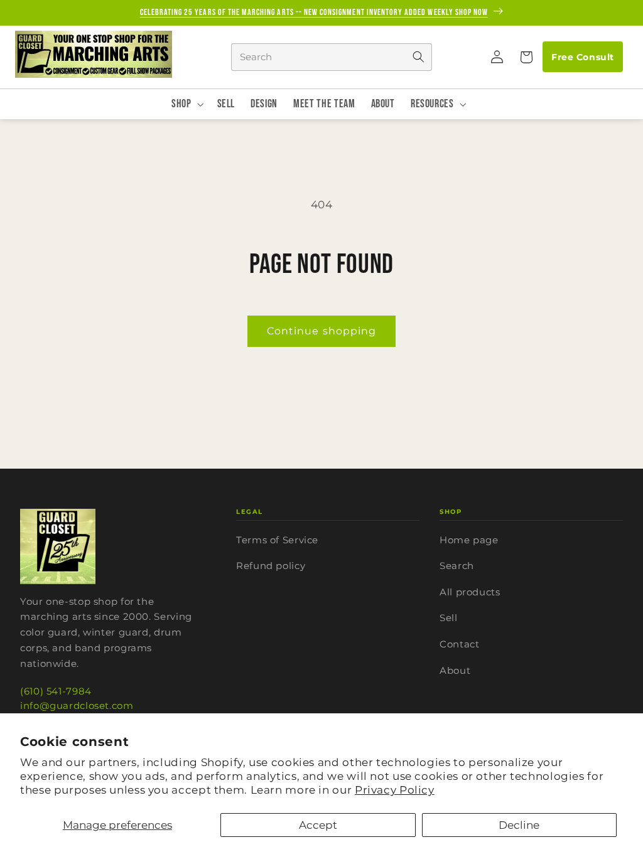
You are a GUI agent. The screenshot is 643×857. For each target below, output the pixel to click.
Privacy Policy (395, 790)
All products (470, 592)
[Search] (418, 57)
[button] (525, 57)
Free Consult (582, 57)
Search (457, 566)
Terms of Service (277, 540)
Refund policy (270, 566)
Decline (519, 825)
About (455, 670)
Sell (449, 618)
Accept (318, 825)
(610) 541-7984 (56, 691)
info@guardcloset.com (77, 705)
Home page (469, 540)
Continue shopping (321, 331)
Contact (459, 644)
